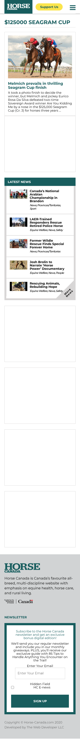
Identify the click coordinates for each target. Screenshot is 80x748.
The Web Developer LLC (45, 727)
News (33, 205)
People (60, 273)
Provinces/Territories (48, 205)
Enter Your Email (40, 666)
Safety (59, 230)
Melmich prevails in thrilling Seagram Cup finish (35, 85)
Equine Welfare (38, 230)
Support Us (49, 7)
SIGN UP (40, 701)
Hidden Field (40, 684)
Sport (33, 208)
